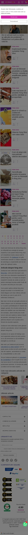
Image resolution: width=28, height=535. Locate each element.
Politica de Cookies (5, 13)
